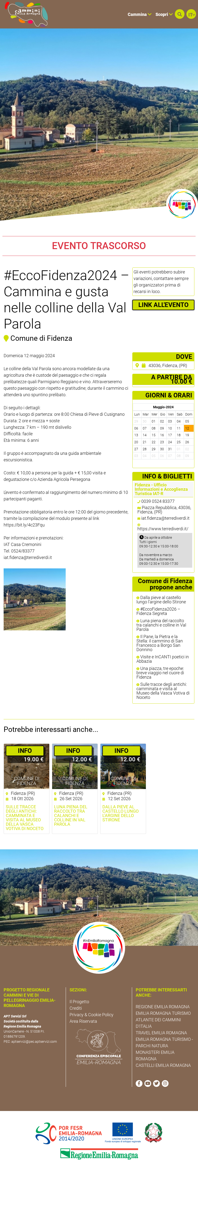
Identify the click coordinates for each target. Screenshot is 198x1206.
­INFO (25, 750)
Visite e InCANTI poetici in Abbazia (162, 659)
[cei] (99, 1046)
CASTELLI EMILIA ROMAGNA (163, 1065)
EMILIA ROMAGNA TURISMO (163, 1013)
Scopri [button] (162, 14)
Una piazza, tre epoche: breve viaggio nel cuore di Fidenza (160, 672)
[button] (179, 14)
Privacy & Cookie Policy (91, 1014)
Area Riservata (83, 1021)
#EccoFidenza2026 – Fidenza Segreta (158, 611)
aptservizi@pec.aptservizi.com (34, 1041)
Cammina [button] (138, 14)
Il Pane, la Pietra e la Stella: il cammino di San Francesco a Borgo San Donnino (159, 643)
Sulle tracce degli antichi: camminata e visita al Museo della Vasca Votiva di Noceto (163, 691)
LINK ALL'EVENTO (163, 304)
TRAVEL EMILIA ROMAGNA (161, 1032)
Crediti (76, 1008)
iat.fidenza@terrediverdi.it (165, 518)
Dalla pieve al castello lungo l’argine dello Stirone (161, 599)
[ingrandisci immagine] (35, 599)
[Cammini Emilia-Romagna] (24, 14)
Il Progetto (79, 1001)
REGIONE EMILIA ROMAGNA (163, 1006)
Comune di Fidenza (26, 781)
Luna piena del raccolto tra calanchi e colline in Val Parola (161, 625)
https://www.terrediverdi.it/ (162, 528)
